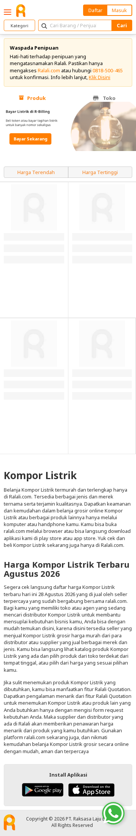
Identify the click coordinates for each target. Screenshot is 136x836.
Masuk (119, 10)
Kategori (19, 25)
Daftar (95, 10)
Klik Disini (99, 77)
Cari (122, 25)
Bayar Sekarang (30, 139)
